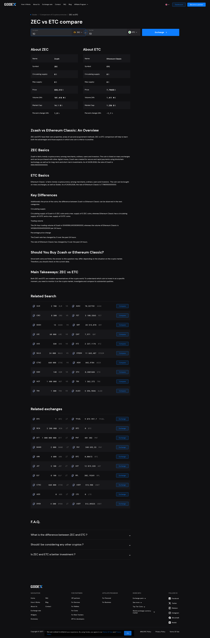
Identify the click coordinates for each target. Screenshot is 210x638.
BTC (38, 419)
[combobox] (81, 4)
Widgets (34, 615)
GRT (78, 325)
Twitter (174, 603)
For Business (106, 602)
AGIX (79, 362)
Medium (175, 608)
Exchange (159, 32)
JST (38, 466)
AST (77, 466)
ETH (77, 372)
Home (33, 598)
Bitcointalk (175, 617)
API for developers (77, 619)
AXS (38, 344)
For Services (75, 602)
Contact (58, 4)
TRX (77, 381)
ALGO (78, 391)
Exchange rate (47, 4)
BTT (38, 438)
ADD (38, 494)
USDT (78, 485)
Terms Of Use (107, 632)
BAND (39, 447)
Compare (122, 306)
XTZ (77, 344)
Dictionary (34, 619)
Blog (70, 4)
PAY (78, 447)
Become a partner (196, 5)
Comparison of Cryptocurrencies (53, 15)
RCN (38, 428)
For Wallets (75, 606)
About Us (36, 4)
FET (77, 315)
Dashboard (179, 5)
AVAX (78, 306)
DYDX (39, 504)
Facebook (175, 598)
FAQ (64, 4)
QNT (77, 334)
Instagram (175, 613)
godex (34, 15)
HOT (38, 381)
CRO (38, 315)
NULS (39, 353)
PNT (77, 438)
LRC (38, 334)
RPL (76, 475)
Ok (128, 633)
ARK (38, 457)
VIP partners (75, 598)
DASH (39, 325)
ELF (38, 475)
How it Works (26, 4)
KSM (38, 372)
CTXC (39, 362)
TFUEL (78, 419)
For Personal (106, 598)
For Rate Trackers (77, 615)
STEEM (79, 353)
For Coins (74, 610)
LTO (77, 494)
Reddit (174, 622)
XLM (38, 306)
